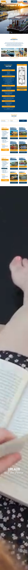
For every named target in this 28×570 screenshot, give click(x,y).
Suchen (23, 120)
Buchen (4, 1)
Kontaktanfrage (14, 138)
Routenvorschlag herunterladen (22, 89)
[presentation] (2, 52)
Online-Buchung (14, 136)
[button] (10, 57)
